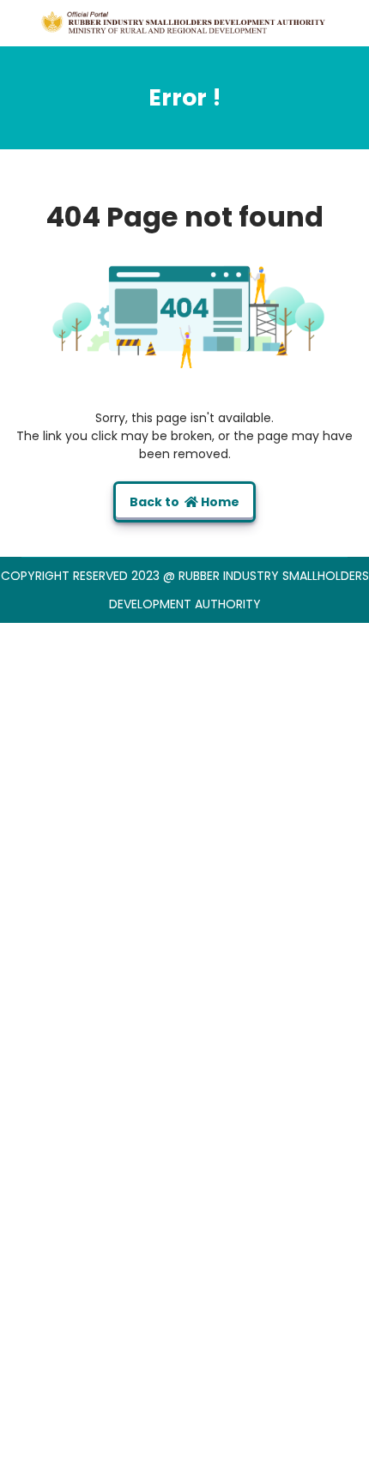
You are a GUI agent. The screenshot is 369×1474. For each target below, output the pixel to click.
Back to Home (184, 501)
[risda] (184, 22)
